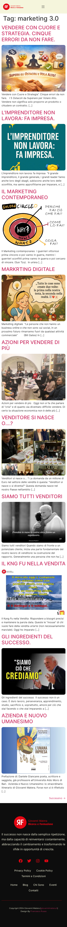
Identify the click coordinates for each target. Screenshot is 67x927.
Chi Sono (38, 884)
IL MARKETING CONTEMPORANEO (25, 194)
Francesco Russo (39, 911)
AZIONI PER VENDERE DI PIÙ (31, 345)
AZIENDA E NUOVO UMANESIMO (24, 718)
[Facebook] (21, 861)
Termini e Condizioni (34, 876)
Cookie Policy (44, 870)
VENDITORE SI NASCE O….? (28, 420)
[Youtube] (46, 861)
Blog (25, 884)
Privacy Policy (22, 870)
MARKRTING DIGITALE (28, 269)
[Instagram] (38, 861)
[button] (43, 6)
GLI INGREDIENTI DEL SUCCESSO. (27, 640)
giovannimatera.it (49, 908)
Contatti (33, 890)
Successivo (57, 798)
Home (13, 884)
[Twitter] (29, 861)
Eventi (53, 884)
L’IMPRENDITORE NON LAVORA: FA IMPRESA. (28, 115)
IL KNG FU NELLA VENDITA (33, 564)
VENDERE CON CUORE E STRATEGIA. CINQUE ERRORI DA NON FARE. (31, 33)
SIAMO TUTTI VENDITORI (32, 496)
